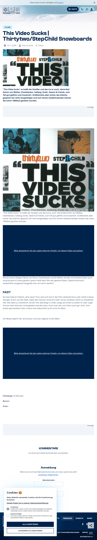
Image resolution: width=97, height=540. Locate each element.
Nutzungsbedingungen (68, 532)
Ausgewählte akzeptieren (30, 531)
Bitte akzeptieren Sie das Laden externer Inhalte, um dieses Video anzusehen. (48, 250)
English (60, 2)
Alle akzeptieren (30, 524)
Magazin (67, 518)
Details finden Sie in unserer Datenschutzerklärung (27, 503)
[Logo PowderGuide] (11, 10)
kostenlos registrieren (48, 474)
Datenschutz (86, 537)
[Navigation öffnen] (91, 533)
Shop (89, 518)
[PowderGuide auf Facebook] (83, 524)
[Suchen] (87, 9)
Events (79, 518)
